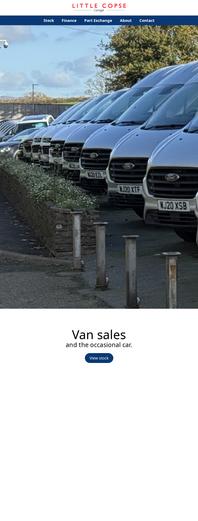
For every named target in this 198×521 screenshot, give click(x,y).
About (126, 20)
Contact (146, 20)
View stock (99, 358)
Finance (69, 20)
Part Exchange (98, 20)
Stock (49, 20)
